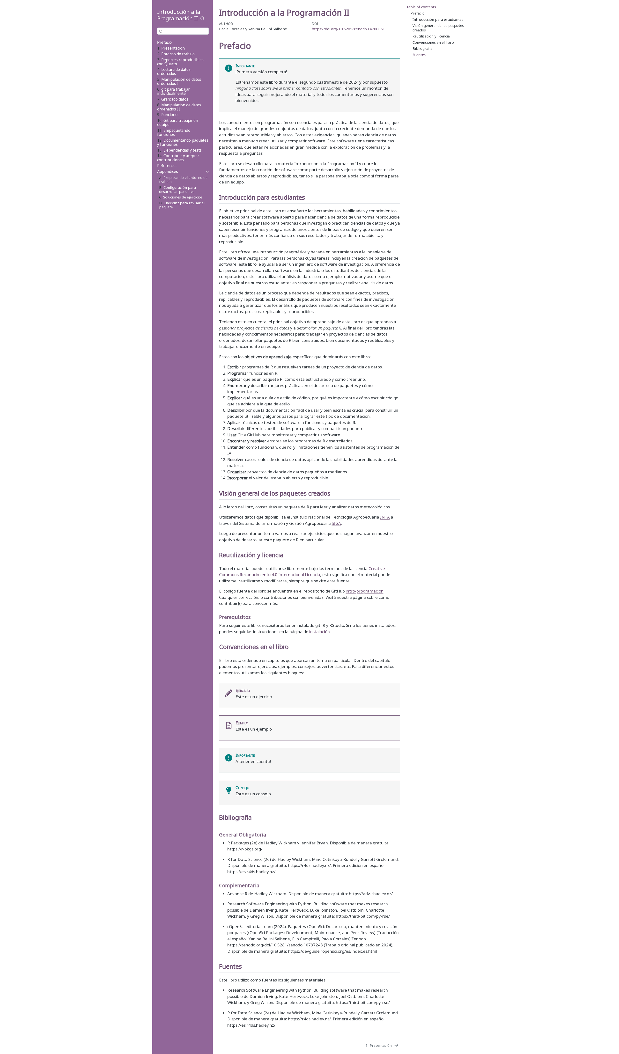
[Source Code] (202, 18)
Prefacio (418, 13)
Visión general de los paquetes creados (438, 27)
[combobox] (183, 31)
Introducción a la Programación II (178, 15)
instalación (319, 631)
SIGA (336, 523)
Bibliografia (422, 48)
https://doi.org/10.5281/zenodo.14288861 (348, 28)
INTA (385, 517)
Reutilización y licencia (431, 36)
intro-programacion (364, 591)
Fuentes (419, 54)
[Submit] (160, 31)
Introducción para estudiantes (438, 19)
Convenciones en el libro (433, 42)
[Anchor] (309, 197)
